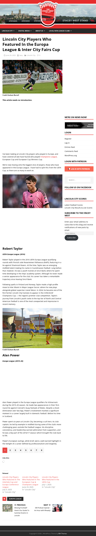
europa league (15, 499)
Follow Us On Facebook (78, 187)
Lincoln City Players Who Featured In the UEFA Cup (50, 479)
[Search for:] (79, 180)
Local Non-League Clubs (59, 31)
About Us (39, 31)
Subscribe (71, 237)
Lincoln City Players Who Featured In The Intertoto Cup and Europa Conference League (11, 482)
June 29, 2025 (11, 55)
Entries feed (70, 147)
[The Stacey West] (48, 27)
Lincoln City (7, 31)
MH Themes (62, 533)
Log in (67, 143)
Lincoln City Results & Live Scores (78, 208)
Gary (21, 55)
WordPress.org (71, 155)
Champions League (49, 157)
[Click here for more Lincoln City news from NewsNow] (75, 125)
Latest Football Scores (74, 205)
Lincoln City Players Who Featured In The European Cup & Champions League (31, 481)
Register (68, 139)
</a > (89, 124)
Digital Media (24, 31)
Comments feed (71, 151)
